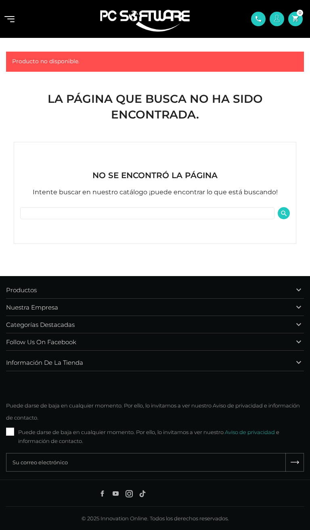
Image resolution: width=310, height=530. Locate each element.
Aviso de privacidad (250, 432)
